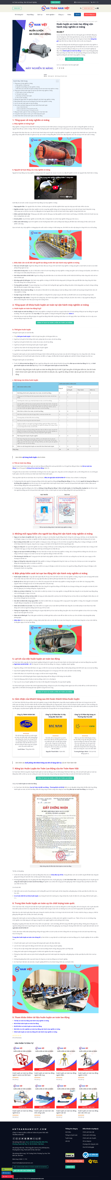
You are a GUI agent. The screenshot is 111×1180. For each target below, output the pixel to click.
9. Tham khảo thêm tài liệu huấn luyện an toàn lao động (27, 115)
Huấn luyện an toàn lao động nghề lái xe (22, 1112)
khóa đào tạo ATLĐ (57, 875)
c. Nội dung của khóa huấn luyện (23, 96)
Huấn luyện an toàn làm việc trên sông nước (44, 1112)
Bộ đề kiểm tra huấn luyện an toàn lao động (28, 1026)
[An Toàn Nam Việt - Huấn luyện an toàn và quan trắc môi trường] (55, 8)
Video (69, 14)
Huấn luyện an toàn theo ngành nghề (87, 21)
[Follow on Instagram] (16, 1138)
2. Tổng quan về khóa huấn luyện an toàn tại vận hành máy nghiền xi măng (32, 90)
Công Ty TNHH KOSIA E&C (22, 107)
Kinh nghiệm (50, 14)
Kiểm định (17, 620)
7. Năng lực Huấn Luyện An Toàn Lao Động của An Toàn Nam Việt (30, 112)
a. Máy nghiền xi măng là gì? (22, 85)
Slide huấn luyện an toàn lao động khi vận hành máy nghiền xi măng (35, 1032)
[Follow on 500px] (36, 1138)
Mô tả (45, 76)
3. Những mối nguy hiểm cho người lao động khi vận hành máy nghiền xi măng (34, 99)
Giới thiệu (68, 1132)
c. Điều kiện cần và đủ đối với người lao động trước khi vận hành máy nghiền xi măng (36, 88)
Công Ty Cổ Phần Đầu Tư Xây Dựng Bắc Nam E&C (27, 108)
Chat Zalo (7, 1173)
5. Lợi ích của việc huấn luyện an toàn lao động (25, 103)
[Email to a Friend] (61, 68)
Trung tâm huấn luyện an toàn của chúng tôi (26, 937)
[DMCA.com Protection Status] (69, 1154)
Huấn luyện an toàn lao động (69, 21)
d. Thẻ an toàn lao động (21, 97)
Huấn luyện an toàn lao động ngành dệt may (44, 1074)
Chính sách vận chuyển (89, 1138)
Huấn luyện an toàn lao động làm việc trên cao (88, 1112)
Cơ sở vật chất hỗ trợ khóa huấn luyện (26, 896)
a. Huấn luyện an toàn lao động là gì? (24, 92)
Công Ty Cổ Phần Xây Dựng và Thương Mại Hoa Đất (27, 110)
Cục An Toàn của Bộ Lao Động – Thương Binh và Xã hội (47, 787)
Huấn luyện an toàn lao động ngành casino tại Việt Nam (22, 1074)
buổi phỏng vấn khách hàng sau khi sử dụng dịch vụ (43, 763)
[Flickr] (34, 1138)
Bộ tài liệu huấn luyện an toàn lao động (26, 1023)
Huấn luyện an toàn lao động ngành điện (66, 1074)
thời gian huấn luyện (23, 336)
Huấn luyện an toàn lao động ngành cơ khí (88, 1074)
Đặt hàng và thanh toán (61, 76)
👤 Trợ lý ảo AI (7, 1169)
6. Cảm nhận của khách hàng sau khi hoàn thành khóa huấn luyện (30, 105)
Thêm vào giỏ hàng (74, 59)
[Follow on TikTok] (19, 1138)
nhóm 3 (71, 313)
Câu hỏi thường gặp (88, 1147)
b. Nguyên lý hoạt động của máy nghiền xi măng (27, 87)
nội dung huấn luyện (29, 457)
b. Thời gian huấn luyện (21, 94)
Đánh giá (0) (51, 76)
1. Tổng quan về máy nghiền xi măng (22, 83)
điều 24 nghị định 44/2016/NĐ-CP (54, 477)
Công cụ (60, 14)
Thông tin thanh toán (71, 1135)
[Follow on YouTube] (31, 1138)
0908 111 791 (23, 1159)
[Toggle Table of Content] (56, 81)
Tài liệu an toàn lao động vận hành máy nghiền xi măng (31, 1021)
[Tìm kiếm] (80, 8)
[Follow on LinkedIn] (28, 1138)
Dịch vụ (39, 14)
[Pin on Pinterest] (63, 68)
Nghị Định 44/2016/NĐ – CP (22, 664)
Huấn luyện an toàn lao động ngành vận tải (66, 1112)
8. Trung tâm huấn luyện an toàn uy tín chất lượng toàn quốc (29, 113)
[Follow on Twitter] (22, 1138)
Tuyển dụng (68, 1138)
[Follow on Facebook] (14, 1138)
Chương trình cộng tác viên (90, 1144)
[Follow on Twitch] (39, 1138)
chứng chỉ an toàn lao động (35, 468)
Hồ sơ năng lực (87, 1141)
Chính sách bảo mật (88, 1132)
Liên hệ (67, 1141)
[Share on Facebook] (57, 68)
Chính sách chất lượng (89, 1135)
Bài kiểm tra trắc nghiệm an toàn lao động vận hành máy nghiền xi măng (37, 1029)
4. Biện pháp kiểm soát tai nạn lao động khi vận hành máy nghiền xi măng (32, 101)
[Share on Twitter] (59, 68)
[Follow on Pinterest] (25, 1138)
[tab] (45, 76)
